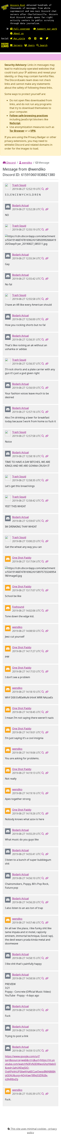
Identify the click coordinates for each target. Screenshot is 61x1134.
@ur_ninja (18, 38)
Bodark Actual (20, 205)
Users (31, 45)
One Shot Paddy (21, 557)
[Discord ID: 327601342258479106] (8, 206)
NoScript (15, 123)
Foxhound (18, 607)
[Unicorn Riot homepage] (5, 7)
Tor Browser (17, 131)
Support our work (46, 29)
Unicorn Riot (17, 5)
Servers (17, 45)
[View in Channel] (42, 189)
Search (43, 45)
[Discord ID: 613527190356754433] (8, 628)
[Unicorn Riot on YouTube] (41, 38)
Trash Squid (19, 185)
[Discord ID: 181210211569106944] (8, 186)
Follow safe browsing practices (29, 115)
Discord (11, 162)
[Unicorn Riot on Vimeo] (35, 38)
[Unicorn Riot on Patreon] (47, 38)
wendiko (26, 162)
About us (18, 33)
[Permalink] (46, 189)
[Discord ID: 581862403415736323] (8, 607)
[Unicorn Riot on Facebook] (29, 38)
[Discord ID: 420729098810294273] (8, 558)
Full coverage (21, 29)
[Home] (5, 45)
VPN (33, 131)
